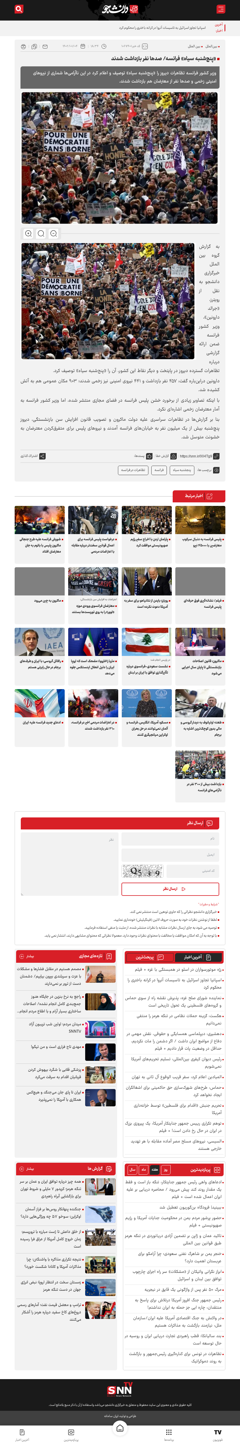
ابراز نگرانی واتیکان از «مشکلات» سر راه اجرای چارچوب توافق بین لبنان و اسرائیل (177, 1275)
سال (133, 1170)
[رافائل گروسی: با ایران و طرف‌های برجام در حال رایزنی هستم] (40, 642)
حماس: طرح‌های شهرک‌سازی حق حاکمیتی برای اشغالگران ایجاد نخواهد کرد (174, 1091)
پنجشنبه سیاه (182, 470)
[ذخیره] (34, 46)
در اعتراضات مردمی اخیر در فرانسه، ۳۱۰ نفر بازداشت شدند (92, 726)
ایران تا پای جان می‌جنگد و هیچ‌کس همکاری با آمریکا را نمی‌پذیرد (54, 1096)
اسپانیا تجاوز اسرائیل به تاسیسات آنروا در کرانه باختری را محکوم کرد (175, 984)
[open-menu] (221, 9)
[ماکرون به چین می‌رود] (40, 581)
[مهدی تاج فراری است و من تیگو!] (100, 1052)
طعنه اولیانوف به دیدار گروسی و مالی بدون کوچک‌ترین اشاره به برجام (201, 729)
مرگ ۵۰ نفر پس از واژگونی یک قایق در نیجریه (183, 1290)
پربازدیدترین (71, 1440)
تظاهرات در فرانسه (133, 470)
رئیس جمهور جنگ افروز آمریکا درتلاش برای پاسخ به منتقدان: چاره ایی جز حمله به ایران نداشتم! (178, 1304)
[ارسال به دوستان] (45, 46)
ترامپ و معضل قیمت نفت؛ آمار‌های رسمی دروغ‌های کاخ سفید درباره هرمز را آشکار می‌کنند (49, 1312)
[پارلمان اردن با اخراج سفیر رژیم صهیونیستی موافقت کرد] (147, 520)
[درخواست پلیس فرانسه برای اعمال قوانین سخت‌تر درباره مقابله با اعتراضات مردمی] (93, 520)
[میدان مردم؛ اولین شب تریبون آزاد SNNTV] (100, 1029)
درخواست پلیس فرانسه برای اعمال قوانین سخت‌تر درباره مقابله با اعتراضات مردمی (92, 545)
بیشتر (26, 956)
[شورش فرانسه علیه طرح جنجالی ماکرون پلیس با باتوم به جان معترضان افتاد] (40, 520)
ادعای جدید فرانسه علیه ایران (42, 723)
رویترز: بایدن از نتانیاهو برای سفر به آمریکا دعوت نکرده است (146, 604)
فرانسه (159, 470)
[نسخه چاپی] (23, 46)
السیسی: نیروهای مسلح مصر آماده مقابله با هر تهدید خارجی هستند (176, 1145)
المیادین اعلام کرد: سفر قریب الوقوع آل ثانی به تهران (177, 1077)
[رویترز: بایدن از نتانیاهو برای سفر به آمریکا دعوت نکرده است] (147, 581)
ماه (144, 1170)
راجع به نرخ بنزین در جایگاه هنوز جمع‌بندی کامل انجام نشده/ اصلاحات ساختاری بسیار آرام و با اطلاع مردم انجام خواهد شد (50, 1004)
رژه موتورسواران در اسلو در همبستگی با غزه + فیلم (178, 970)
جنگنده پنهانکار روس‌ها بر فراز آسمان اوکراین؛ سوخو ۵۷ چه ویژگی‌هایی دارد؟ (50, 1213)
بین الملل (194, 46)
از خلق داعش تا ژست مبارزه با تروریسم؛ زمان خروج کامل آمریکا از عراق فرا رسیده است (50, 1239)
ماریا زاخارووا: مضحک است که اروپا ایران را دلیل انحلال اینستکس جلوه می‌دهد (92, 667)
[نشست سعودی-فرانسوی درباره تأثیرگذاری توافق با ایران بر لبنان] (147, 642)
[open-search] (19, 9)
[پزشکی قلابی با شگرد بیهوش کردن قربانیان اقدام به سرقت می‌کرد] (100, 1075)
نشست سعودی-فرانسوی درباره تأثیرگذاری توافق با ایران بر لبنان (147, 670)
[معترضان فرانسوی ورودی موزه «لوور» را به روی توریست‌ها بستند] (93, 581)
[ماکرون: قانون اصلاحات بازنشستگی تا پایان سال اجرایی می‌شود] (200, 642)
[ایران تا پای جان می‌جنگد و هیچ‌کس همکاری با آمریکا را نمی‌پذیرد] (100, 1097)
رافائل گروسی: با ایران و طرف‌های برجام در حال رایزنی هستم (40, 664)
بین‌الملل (211, 46)
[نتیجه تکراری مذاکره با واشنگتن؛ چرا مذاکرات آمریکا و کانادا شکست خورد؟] (100, 1264)
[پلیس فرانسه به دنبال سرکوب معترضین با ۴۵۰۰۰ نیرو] (200, 520)
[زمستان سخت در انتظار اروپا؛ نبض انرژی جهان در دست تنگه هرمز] (100, 1287)
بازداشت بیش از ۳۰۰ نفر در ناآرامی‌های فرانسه (204, 787)
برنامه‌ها (169, 1440)
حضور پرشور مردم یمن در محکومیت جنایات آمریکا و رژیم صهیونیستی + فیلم (173, 1222)
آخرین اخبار (193, 957)
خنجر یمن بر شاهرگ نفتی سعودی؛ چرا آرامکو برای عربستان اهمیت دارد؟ (180, 1258)
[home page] (120, 1428)
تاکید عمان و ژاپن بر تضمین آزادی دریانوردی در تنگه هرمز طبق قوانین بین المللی (173, 1240)
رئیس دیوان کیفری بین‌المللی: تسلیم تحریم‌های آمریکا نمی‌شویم (176, 1063)
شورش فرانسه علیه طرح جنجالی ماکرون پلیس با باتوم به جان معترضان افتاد (40, 545)
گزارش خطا (162, 456)
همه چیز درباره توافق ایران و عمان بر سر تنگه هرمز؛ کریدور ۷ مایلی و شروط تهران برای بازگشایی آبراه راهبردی (50, 1189)
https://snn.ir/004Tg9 (196, 456)
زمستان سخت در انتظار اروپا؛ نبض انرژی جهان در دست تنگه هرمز (51, 1286)
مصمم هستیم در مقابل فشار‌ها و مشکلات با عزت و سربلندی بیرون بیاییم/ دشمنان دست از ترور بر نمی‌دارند (49, 976)
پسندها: (139, 456)
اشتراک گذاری (29, 456)
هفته (155, 1170)
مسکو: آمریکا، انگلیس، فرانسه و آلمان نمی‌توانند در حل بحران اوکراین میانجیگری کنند (147, 729)
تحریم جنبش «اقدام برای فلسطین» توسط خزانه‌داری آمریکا (178, 1109)
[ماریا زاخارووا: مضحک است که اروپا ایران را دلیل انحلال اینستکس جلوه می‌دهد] (93, 642)
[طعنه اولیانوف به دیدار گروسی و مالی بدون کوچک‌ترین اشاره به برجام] (200, 703)
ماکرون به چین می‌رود (47, 601)
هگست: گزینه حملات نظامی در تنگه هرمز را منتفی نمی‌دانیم (179, 1020)
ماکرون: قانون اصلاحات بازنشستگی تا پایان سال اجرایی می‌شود (202, 667)
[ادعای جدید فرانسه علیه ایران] (40, 703)
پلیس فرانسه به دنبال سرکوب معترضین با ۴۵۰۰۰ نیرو (202, 542)
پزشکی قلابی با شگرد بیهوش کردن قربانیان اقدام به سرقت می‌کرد (54, 1073)
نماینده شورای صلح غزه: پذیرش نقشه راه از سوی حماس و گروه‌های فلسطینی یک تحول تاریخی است (173, 1002)
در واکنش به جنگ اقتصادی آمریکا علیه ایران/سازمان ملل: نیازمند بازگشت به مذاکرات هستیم (177, 1322)
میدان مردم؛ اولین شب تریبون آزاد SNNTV (55, 1028)
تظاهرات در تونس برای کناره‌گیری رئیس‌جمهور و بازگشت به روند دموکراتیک (175, 1358)
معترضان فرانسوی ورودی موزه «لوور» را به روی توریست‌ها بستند (93, 609)
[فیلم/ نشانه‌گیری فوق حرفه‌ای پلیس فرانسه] (200, 581)
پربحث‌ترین (145, 957)
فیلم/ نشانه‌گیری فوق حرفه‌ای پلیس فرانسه (203, 604)
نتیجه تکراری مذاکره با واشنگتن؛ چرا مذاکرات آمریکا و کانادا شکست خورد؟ (52, 1263)
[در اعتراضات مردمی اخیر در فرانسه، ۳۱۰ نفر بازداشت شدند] (93, 703)
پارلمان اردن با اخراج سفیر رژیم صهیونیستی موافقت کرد (149, 542)
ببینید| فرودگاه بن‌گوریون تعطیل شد (191, 1207)
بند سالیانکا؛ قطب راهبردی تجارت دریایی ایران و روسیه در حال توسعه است (173, 1340)
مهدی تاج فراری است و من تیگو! (56, 1047)
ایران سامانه (111, 1416)
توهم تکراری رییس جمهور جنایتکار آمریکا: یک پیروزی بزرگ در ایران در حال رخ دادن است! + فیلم (173, 1127)
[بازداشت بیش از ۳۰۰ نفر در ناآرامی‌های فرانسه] (200, 764)
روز (165, 1170)
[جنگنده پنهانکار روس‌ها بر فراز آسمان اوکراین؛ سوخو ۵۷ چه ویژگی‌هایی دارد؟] (100, 1214)
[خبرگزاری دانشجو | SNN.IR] (120, 9)
